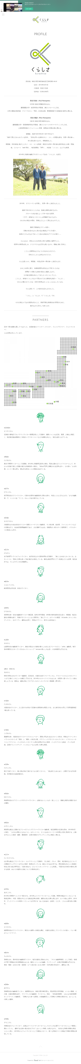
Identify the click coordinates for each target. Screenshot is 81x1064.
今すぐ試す (29, 9)
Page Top (40, 1047)
